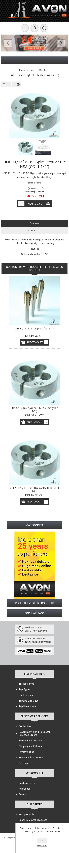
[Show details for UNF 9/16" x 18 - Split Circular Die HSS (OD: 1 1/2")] (34, 460)
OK (42, 840)
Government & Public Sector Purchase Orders (34, 733)
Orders (22, 794)
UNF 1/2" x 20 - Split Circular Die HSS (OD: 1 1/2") (34, 410)
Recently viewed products (33, 819)
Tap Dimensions (27, 706)
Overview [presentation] (35, 223)
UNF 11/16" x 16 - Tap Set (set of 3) (35, 328)
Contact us (25, 726)
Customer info (27, 783)
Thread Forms (26, 683)
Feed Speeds (26, 695)
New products (26, 814)
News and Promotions (31, 757)
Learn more (42, 846)
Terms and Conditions (31, 740)
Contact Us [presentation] (34, 230)
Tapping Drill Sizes (29, 700)
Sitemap (23, 763)
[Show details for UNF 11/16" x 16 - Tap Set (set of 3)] (34, 300)
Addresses (24, 788)
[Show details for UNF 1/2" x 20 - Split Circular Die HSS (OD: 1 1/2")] (34, 380)
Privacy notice (26, 751)
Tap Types (24, 689)
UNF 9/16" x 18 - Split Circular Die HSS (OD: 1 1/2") (34, 490)
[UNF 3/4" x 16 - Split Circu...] (16, 84)
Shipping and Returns (30, 746)
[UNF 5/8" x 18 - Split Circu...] (6, 84)
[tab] (34, 223)
